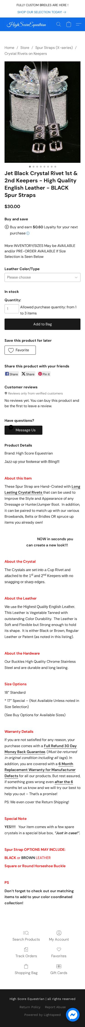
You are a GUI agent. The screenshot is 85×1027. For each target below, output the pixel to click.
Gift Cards (58, 972)
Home (9, 47)
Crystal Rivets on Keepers (26, 53)
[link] (42, 12)
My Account (59, 939)
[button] (27, 24)
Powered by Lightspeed (42, 1015)
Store (24, 47)
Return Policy (29, 1007)
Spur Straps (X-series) (54, 47)
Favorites (58, 956)
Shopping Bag (26, 972)
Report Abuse (55, 1007)
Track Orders (26, 956)
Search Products (26, 939)
